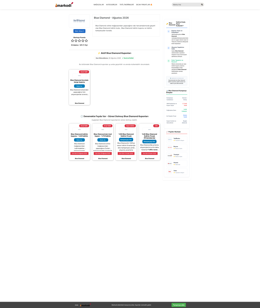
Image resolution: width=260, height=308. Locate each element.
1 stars (72, 41)
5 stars (86, 41)
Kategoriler (111, 5)
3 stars (79, 41)
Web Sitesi (79, 31)
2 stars (75, 41)
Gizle (76, 305)
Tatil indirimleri (127, 5)
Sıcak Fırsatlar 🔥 (144, 5)
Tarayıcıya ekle (178, 305)
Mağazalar (99, 5)
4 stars (82, 41)
